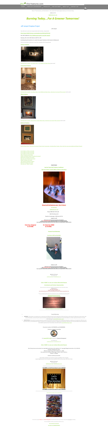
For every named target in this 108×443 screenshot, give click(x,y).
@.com (58, 363)
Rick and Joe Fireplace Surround (28, 158)
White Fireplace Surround (26, 160)
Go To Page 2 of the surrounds (27, 152)
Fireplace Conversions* (34, 6)
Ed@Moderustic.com (54, 209)
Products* (46, 6)
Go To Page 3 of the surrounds (27, 153)
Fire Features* (56, 6)
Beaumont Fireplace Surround (27, 157)
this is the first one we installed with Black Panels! (71, 146)
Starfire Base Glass (25, 146)
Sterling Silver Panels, (55, 146)
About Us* (66, 6)
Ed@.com (49, 363)
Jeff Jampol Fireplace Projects (27, 161)
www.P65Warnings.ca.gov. (58, 319)
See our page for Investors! (54, 423)
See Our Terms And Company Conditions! (54, 167)
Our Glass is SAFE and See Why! (54, 235)
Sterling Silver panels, (25, 63)
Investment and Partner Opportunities (54, 285)
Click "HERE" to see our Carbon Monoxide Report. (54, 282)
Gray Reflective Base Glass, (44, 92)
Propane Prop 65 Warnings (54, 231)
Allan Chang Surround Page (27, 154)
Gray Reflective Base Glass (44, 63)
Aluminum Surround (34, 146)
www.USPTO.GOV (47, 338)
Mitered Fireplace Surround (27, 162)
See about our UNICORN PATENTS (54, 425)
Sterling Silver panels (25, 92)
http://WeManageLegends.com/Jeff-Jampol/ (40, 35)
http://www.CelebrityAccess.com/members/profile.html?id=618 (35, 33)
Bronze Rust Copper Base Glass (38, 120)
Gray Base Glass (34, 63)
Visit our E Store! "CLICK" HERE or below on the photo (54, 169)
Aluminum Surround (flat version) (58, 92)
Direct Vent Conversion (44, 146)
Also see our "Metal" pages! (27, 164)
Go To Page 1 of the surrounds (27, 151)
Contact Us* (74, 6)
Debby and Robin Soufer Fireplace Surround (30, 156)
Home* (23, 6)
